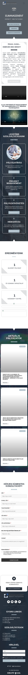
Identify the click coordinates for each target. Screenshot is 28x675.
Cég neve (4, 515)
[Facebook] (19, 601)
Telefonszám (5, 508)
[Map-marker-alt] (8, 601)
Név (2, 493)
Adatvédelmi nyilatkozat (16, 657)
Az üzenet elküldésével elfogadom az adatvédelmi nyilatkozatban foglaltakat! (14, 553)
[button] (24, 3)
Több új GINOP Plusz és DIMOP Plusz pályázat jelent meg (13, 459)
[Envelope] (12, 601)
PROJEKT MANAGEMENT (14, 182)
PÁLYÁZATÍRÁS (14, 163)
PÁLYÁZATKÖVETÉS (14, 203)
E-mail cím (4, 500)
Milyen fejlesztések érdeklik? (11, 530)
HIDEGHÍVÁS (14, 222)
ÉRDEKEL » (6, 382)
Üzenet (3, 538)
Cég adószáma (6, 523)
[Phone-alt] (15, 601)
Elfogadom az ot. (13, 657)
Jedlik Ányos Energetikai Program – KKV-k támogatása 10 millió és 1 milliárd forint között (13, 419)
